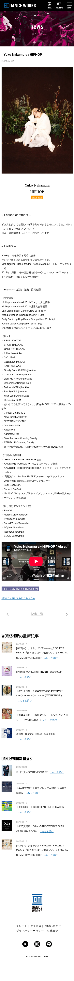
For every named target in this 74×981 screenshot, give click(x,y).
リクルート (20, 926)
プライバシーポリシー (30, 931)
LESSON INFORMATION (20, 589)
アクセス (35, 926)
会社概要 (52, 931)
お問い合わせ (52, 926)
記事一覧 (37, 614)
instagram (37, 197)
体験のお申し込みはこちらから (18, 598)
